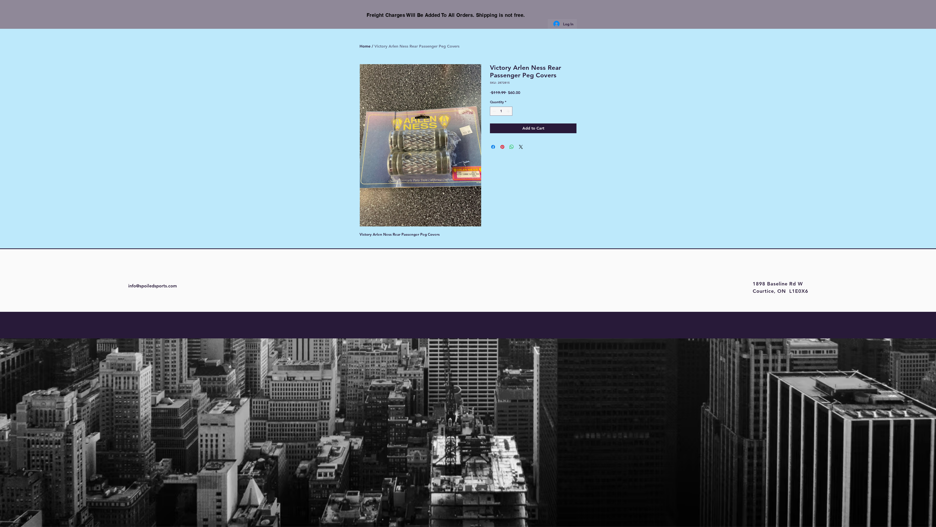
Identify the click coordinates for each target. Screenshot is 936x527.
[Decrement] (494, 111)
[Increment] (509, 111)
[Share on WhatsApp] (512, 147)
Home (365, 46)
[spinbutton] (501, 111)
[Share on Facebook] (493, 147)
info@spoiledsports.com (152, 286)
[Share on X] (521, 147)
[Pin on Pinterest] (502, 147)
